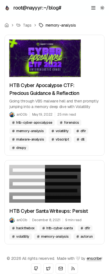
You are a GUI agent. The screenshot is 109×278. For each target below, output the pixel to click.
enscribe (94, 258)
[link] (57, 25)
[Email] (61, 268)
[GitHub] (36, 268)
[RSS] (73, 268)
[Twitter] (48, 268)
